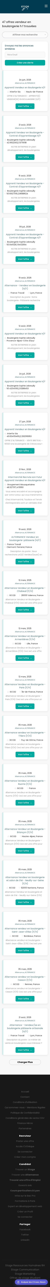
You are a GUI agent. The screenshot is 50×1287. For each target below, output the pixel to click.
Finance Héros (25, 1123)
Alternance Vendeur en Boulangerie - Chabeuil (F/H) (25, 589)
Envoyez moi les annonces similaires (19, 47)
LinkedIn (25, 1240)
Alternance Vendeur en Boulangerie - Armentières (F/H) (25, 638)
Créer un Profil (25, 1211)
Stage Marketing (25, 1273)
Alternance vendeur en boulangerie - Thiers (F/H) (25, 734)
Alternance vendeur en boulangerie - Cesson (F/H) (25, 978)
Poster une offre (25, 1141)
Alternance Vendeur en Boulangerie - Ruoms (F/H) (25, 782)
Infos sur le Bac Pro (25, 1195)
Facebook (25, 1229)
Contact (25, 1097)
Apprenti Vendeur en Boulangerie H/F (25, 87)
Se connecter (25, 1151)
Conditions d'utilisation (25, 1102)
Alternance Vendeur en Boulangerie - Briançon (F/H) (25, 830)
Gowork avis (25, 1185)
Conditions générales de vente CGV (25, 1118)
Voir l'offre (25, 106)
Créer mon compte (25, 1157)
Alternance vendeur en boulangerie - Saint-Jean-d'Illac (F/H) (25, 930)
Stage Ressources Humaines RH (25, 1265)
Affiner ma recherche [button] (25, 34)
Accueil (25, 1091)
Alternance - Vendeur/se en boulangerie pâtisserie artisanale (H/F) (25, 1028)
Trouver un (25, 1169)
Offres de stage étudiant (25, 1277)
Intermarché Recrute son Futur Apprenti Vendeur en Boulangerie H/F (25, 479)
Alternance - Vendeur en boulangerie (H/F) (25, 287)
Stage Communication (25, 1269)
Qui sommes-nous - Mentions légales (25, 1107)
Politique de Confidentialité (25, 1112)
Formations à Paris (25, 1201)
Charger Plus (25, 1062)
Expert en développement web (25, 1206)
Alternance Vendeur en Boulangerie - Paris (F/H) (25, 686)
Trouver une (25, 1174)
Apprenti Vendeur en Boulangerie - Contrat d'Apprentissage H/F (25, 134)
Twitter (25, 1234)
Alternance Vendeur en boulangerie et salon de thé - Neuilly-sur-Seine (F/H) (25, 880)
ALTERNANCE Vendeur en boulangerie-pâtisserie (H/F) (25, 538)
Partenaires (25, 1128)
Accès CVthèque (25, 1146)
